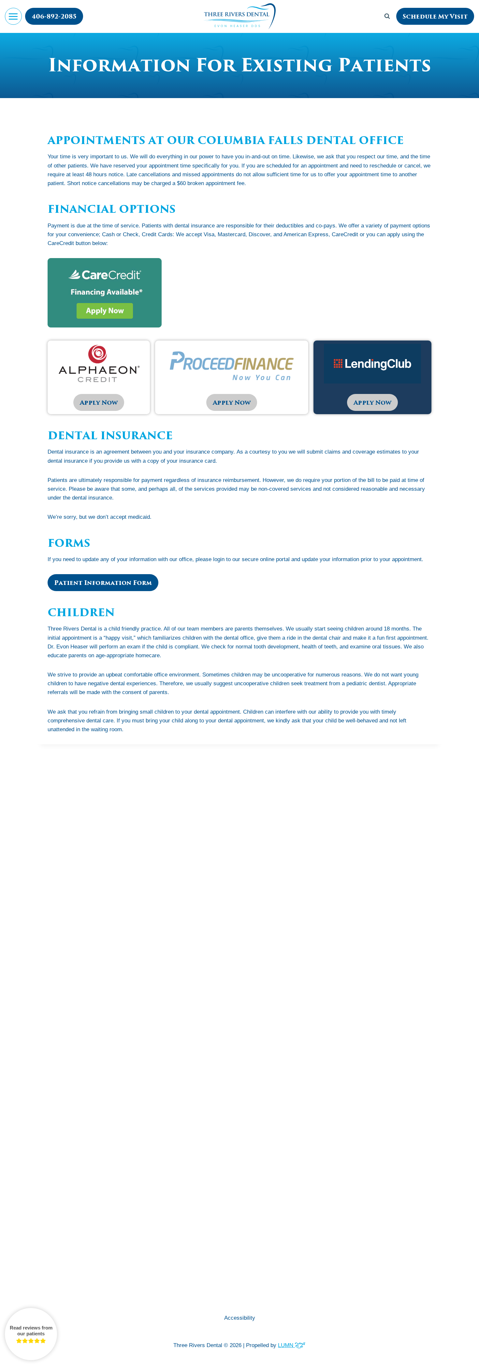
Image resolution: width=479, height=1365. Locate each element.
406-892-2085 (54, 16)
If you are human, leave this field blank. (224, 1000)
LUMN (286, 1345)
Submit (239, 979)
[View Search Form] (387, 16)
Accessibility (239, 1318)
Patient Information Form (103, 583)
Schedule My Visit (435, 16)
